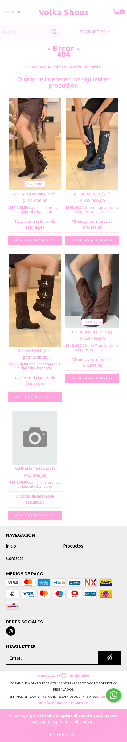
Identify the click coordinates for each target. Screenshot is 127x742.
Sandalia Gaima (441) (35, 469)
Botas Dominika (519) (34, 194)
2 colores (34, 184)
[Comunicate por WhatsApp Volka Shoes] (113, 695)
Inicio (11, 546)
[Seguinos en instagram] (10, 631)
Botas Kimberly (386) (92, 332)
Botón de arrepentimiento (63, 703)
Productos (73, 546)
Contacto (15, 558)
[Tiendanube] (64, 677)
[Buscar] (54, 32)
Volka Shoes (64, 12)
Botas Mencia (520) (92, 194)
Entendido (63, 734)
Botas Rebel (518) (35, 351)
